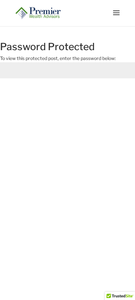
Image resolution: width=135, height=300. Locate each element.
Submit (117, 94)
